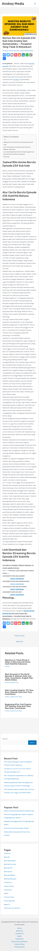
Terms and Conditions (12, 908)
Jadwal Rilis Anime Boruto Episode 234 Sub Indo (18, 143)
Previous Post (19, 636)
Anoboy (5, 51)
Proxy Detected (9, 901)
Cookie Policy (9, 886)
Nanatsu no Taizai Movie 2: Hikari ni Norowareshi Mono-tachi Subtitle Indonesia (18, 662)
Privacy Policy (9, 897)
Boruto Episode (14, 51)
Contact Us (8, 882)
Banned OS (8, 871)
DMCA (6, 893)
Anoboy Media (13, 4)
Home (19, 928)
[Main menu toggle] (35, 3)
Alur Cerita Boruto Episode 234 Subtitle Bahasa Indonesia (17, 148)
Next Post (19, 641)
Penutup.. (7, 156)
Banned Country (10, 864)
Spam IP (7, 904)
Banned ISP (8, 868)
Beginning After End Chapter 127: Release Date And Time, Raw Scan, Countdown (18, 706)
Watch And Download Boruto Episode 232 (19, 811)
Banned (7, 857)
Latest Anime (14, 682)
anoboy (16, 79)
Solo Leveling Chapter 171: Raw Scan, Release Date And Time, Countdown (19, 692)
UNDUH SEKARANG (17, 584)
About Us (7, 853)
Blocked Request (10, 879)
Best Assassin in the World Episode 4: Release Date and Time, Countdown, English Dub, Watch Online (19, 677)
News (20, 697)
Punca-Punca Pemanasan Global (16, 828)
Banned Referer (9, 875)
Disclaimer (8, 890)
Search (5, 739)
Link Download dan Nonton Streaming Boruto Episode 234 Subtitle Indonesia (19, 153)
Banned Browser (10, 861)
